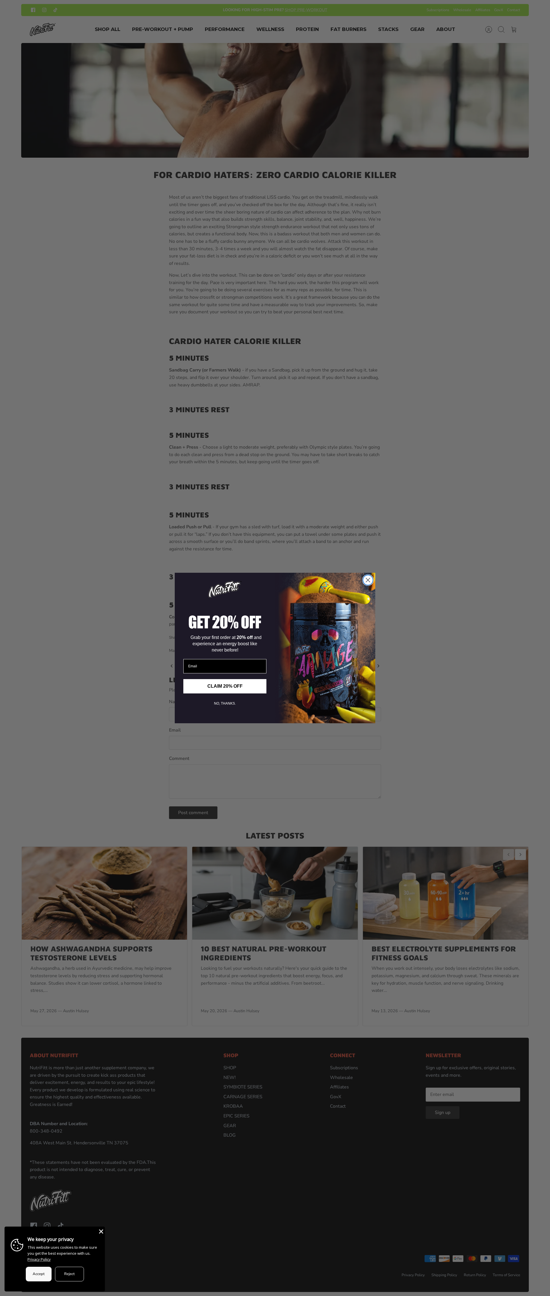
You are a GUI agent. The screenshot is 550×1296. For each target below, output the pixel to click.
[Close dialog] (368, 580)
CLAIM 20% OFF (225, 686)
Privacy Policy (39, 1259)
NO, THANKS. (225, 703)
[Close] (100, 1231)
